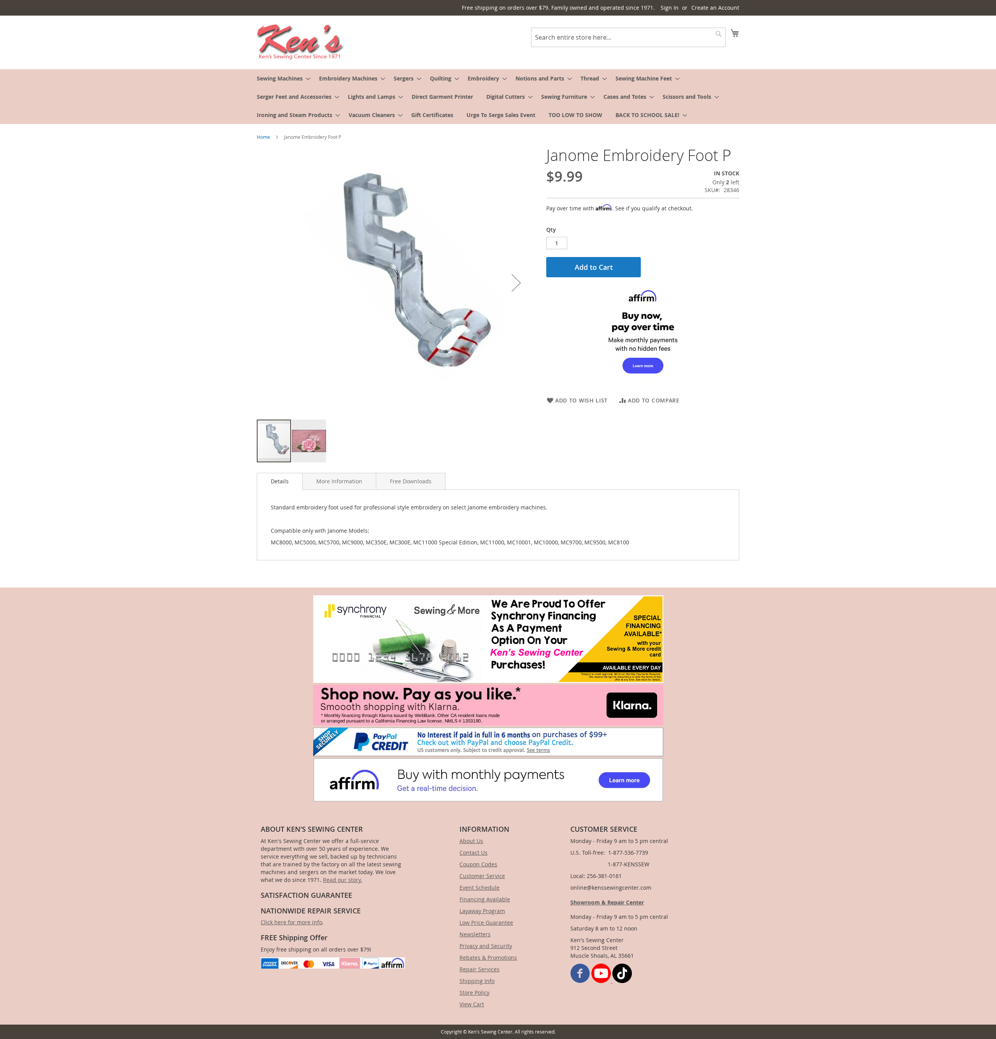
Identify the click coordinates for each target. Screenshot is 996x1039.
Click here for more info (291, 922)
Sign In (670, 7)
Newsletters (475, 934)
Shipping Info (476, 981)
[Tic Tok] (622, 980)
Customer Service (482, 876)
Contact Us (473, 852)
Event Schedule (479, 887)
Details (280, 481)
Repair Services (479, 969)
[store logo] (300, 41)
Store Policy (474, 992)
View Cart (471, 1004)
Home (263, 137)
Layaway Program (482, 911)
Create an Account (715, 7)
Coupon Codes (478, 864)
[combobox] (628, 37)
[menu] (498, 96)
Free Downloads (410, 481)
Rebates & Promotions (488, 957)
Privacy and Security (485, 946)
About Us (471, 841)
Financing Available (484, 899)
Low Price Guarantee (486, 922)
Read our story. (342, 879)
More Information (339, 481)
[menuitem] (281, 78)
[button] (516, 283)
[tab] (280, 481)
